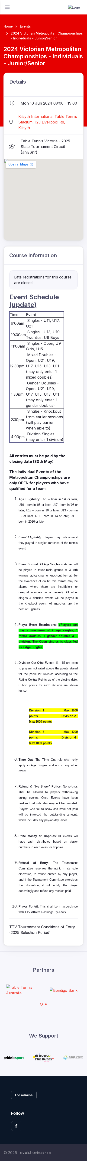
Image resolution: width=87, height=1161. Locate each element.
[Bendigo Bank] (55, 990)
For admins (24, 1095)
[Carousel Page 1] (41, 1004)
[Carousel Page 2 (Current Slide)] (46, 1004)
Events (25, 26)
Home (8, 26)
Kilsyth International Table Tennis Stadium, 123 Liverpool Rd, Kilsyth (47, 122)
